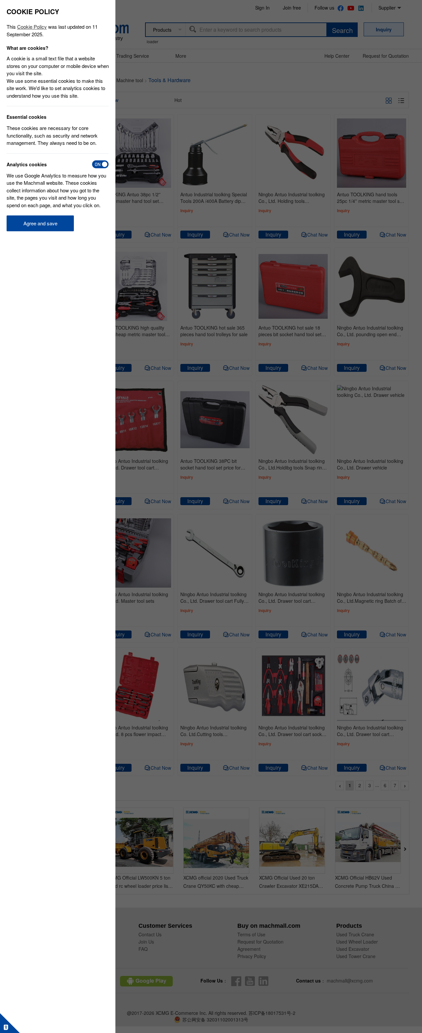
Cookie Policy (32, 26)
